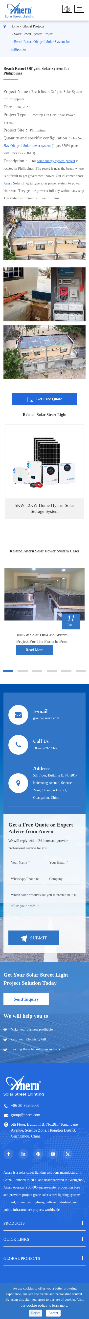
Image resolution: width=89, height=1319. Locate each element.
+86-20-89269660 (25, 1105)
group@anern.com (25, 1115)
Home (14, 26)
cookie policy (36, 1305)
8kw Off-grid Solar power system (27, 146)
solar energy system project (56, 161)
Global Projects (33, 26)
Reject (35, 1313)
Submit (38, 937)
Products (14, 1223)
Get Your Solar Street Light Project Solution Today (35, 979)
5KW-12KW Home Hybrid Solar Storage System (44, 508)
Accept (53, 1313)
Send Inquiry (26, 999)
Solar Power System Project (33, 34)
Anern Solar (12, 183)
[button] (8, 671)
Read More (34, 650)
